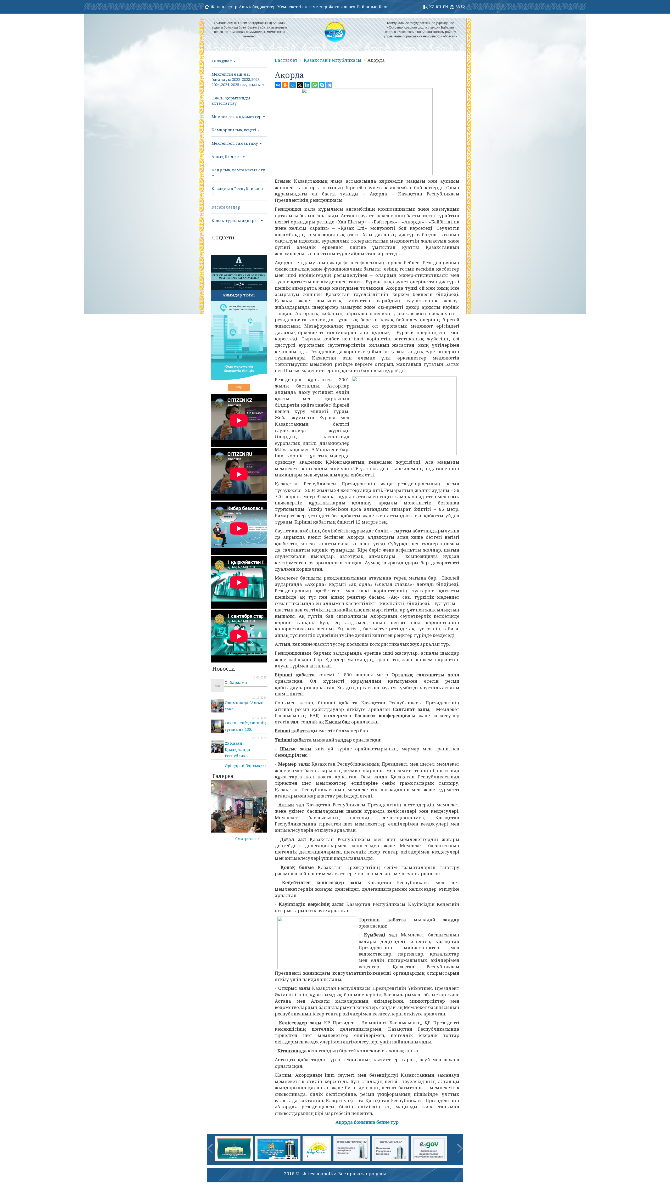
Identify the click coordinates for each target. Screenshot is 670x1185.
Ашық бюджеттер (257, 6)
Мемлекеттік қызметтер (302, 6)
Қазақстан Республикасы (237, 188)
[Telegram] (329, 85)
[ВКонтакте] (278, 85)
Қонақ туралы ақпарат (235, 220)
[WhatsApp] (314, 85)
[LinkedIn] (307, 85)
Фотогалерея (342, 6)
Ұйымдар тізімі (239, 294)
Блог (383, 6)
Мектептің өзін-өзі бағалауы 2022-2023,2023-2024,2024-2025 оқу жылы (236, 79)
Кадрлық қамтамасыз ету (238, 169)
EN (445, 6)
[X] (300, 85)
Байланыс (367, 6)
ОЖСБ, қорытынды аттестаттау (230, 100)
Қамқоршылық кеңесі (234, 129)
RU (438, 6)
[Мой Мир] (292, 85)
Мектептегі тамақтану (235, 143)
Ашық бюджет (226, 156)
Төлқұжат (222, 60)
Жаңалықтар (223, 6)
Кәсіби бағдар (225, 207)
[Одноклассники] (285, 85)
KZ (431, 6)
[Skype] (322, 85)
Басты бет (286, 60)
